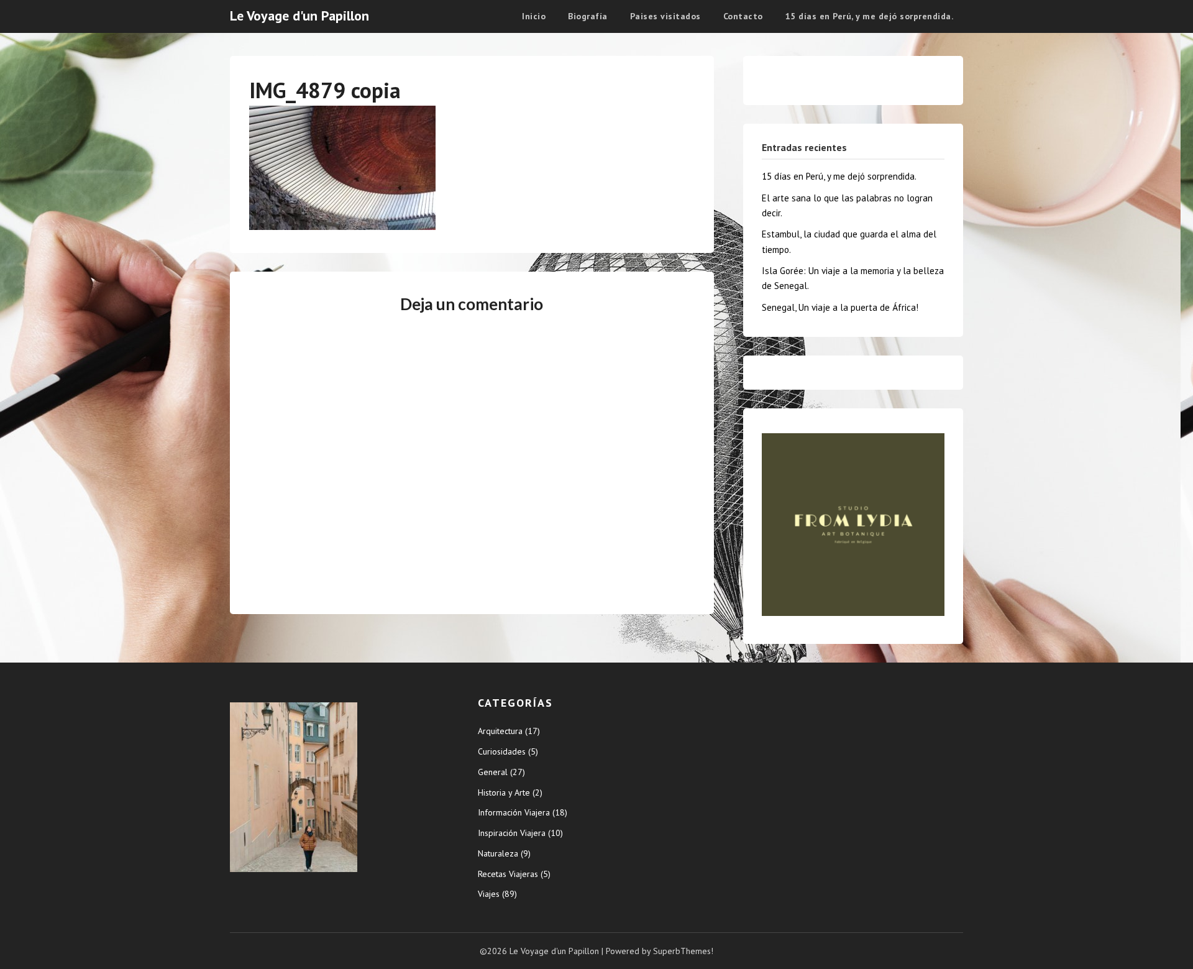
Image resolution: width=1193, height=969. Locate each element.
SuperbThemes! (683, 951)
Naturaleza (498, 853)
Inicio (534, 16)
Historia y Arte (504, 792)
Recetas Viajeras (508, 873)
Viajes (489, 893)
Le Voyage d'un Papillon (299, 15)
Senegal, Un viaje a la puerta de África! (840, 307)
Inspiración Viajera (512, 832)
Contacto (743, 16)
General (493, 772)
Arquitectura (500, 731)
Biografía (588, 16)
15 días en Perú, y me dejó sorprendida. (869, 16)
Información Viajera (514, 812)
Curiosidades (502, 751)
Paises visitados (665, 16)
